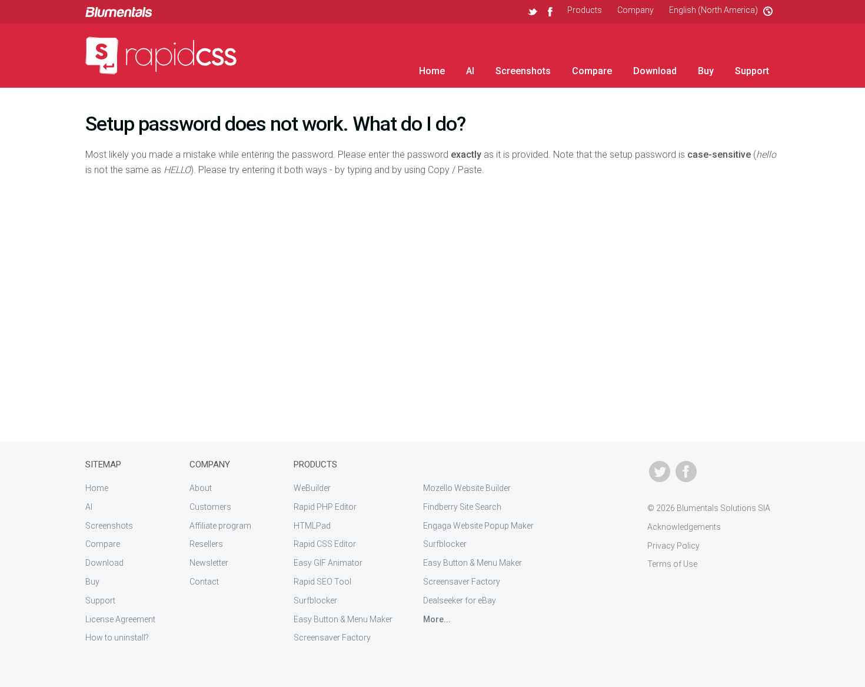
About (200, 488)
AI (470, 71)
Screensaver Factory (332, 637)
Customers (210, 507)
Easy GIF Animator (328, 562)
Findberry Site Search (462, 507)
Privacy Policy (673, 545)
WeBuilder (312, 488)
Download (655, 71)
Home (432, 71)
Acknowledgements (684, 527)
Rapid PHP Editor (325, 507)
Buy (706, 71)
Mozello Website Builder (467, 488)
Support (752, 71)
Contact (204, 581)
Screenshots (523, 71)
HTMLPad (312, 525)
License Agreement (120, 619)
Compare (592, 71)
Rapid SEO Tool (322, 581)
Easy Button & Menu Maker (343, 619)
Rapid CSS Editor (325, 544)
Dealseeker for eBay (459, 600)
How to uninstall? (117, 637)
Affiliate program (220, 525)
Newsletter (208, 562)
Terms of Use (672, 564)
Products (584, 10)
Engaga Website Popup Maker (478, 525)
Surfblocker (315, 600)
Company (635, 10)
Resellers (206, 544)
